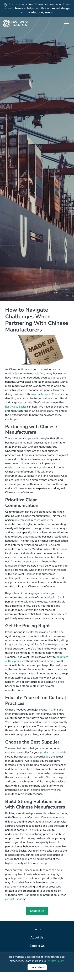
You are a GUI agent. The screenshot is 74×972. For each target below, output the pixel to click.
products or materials (53, 752)
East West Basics (15, 407)
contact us (11, 899)
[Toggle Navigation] (66, 23)
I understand (37, 967)
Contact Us (37, 911)
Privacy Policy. (55, 961)
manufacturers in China (44, 394)
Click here (15, 4)
